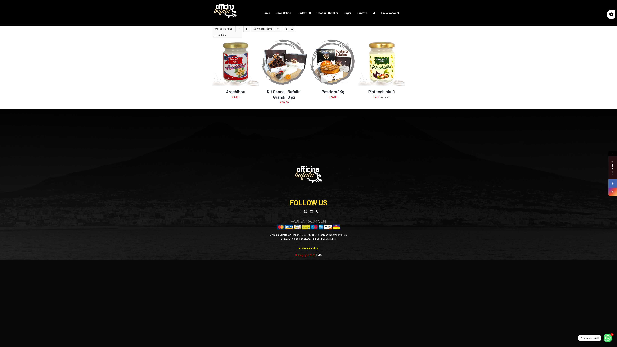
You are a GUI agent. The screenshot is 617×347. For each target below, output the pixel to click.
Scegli (276, 63)
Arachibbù (235, 91)
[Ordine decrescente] (246, 29)
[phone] (317, 211)
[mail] (311, 211)
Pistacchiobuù (381, 91)
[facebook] (300, 211)
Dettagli (235, 64)
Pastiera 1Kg (333, 91)
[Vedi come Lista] (292, 29)
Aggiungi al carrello (233, 61)
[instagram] (305, 211)
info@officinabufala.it (324, 239)
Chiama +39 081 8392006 (296, 239)
